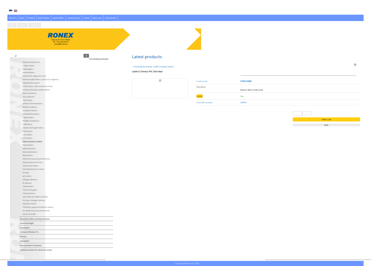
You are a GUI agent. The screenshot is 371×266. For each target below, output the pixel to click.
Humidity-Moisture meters (33, 172)
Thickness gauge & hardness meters (38, 210)
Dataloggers (28, 72)
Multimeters (28, 158)
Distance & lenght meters (33, 130)
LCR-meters (27, 137)
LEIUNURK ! (25, 243)
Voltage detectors (30, 182)
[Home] (15, 10)
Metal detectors (29, 151)
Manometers (28, 148)
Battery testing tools (31, 65)
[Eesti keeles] (10, 10)
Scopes (26, 175)
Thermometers (29, 196)
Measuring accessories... (33, 165)
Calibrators (27, 127)
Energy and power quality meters (36, 92)
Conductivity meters (31, 117)
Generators (27, 103)
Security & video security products (35, 221)
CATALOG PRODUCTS (29, 235)
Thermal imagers (30, 193)
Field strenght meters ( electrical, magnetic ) (41, 82)
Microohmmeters (30, 155)
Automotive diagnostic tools (34, 79)
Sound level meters (31, 168)
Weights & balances (31, 123)
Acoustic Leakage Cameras (34, 203)
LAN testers (27, 134)
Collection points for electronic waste (36, 252)
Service (23, 239)
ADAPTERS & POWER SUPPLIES (35, 199)
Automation (25, 230)
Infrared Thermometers (33, 106)
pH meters (27, 179)
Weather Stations (30, 110)
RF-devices (27, 186)
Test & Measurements (143, 66)
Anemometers (29, 75)
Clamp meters (28, 68)
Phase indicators (30, 96)
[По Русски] (20, 10)
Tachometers (28, 189)
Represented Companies (31, 248)
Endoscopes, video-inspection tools (38, 89)
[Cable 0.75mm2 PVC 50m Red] (160, 80)
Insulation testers (30, 113)
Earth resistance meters (32, 144)
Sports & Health (29, 217)
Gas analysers (29, 99)
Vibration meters (30, 206)
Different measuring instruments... (37, 161)
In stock (200, 96)
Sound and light (27, 226)
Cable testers (28, 120)
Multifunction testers (31, 85)
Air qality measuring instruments (36, 213)
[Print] (355, 64)
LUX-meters (27, 141)
